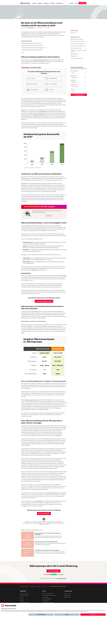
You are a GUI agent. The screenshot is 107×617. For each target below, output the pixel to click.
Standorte (52, 3)
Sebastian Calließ (30, 27)
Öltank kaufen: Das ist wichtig (77, 39)
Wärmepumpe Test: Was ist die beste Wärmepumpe (46, 541)
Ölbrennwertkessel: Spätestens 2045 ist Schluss (32, 43)
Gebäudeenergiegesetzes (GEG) (40, 60)
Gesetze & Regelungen (47, 599)
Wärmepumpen (35, 270)
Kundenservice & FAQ (24, 602)
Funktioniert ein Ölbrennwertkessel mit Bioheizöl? (32, 45)
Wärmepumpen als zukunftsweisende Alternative (32, 50)
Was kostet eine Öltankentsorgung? (78, 45)
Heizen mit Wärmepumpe (47, 593)
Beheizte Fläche (74, 84)
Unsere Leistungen (24, 593)
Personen (73, 89)
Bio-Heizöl (23, 183)
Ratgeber (40, 3)
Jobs (76, 3)
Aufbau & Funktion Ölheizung (77, 58)
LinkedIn (68, 597)
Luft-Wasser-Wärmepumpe (52, 493)
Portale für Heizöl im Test (76, 48)
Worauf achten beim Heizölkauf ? (77, 43)
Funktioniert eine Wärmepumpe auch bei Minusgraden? (47, 550)
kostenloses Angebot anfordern (44, 301)
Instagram (69, 595)
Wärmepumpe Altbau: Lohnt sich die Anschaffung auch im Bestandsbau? (48, 534)
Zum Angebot (82, 3)
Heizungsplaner (39, 501)
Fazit (23, 52)
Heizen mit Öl (73, 32)
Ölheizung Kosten (74, 53)
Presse (21, 597)
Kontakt (21, 600)
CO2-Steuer (63, 275)
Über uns (72, 3)
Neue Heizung (74, 75)
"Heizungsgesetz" (43, 111)
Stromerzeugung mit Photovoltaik (49, 595)
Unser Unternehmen (24, 595)
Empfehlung (46, 3)
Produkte (34, 3)
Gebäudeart (73, 80)
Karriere (22, 599)
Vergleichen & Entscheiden (48, 602)
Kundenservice (59, 3)
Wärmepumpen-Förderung (31, 400)
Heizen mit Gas (45, 600)
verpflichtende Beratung (39, 114)
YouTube (68, 593)
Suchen (49, 215)
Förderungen (45, 597)
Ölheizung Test (74, 56)
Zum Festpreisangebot (44, 513)
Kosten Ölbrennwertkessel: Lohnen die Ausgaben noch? (33, 47)
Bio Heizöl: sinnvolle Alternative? (77, 41)
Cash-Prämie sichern (61, 578)
